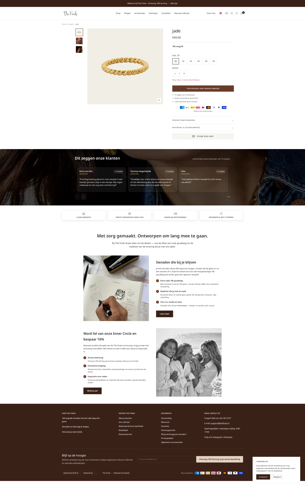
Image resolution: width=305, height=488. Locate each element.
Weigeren (277, 477)
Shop (118, 13)
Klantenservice (125, 434)
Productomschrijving (183, 120)
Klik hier (174, 3)
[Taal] (220, 13)
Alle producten (125, 418)
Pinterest (228, 437)
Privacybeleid (167, 438)
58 (206, 61)
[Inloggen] (237, 13)
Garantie (165, 426)
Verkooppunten (168, 430)
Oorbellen (166, 13)
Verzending (166, 418)
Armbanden (139, 13)
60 (214, 61)
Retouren (165, 422)
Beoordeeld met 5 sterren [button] (221, 217)
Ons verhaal (124, 422)
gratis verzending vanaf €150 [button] (129, 217)
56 (198, 61)
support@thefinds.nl (220, 423)
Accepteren (263, 477)
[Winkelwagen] (242, 13)
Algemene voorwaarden (172, 442)
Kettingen (153, 13)
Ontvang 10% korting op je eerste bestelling (219, 459)
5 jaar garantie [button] (83, 217)
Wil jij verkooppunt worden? (173, 434)
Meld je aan (92, 390)
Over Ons (211, 13)
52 (183, 61)
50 (176, 61)
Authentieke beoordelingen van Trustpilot (211, 159)
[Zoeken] (232, 13)
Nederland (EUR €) (71, 473)
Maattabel (123, 430)
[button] (83, 213)
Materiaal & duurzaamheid (186, 127)
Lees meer (164, 313)
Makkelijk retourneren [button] (175, 217)
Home (64, 24)
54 (191, 61)
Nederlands (88, 473)
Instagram (218, 437)
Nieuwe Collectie (181, 13)
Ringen (127, 13)
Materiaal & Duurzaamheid (131, 426)
